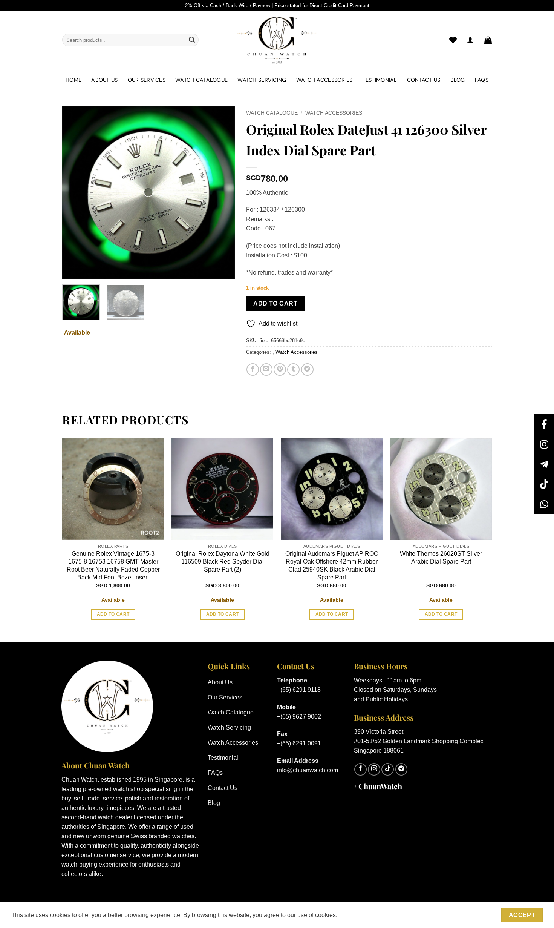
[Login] (470, 40)
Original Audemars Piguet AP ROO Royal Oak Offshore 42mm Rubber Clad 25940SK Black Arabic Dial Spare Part (331, 565)
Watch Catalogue (201, 80)
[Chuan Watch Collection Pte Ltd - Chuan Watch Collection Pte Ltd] (277, 40)
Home (73, 80)
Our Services (146, 80)
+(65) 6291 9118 (299, 690)
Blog (457, 80)
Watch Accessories (324, 80)
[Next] (221, 192)
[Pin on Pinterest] (280, 369)
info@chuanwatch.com (307, 770)
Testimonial (380, 80)
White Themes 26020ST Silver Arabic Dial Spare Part (441, 557)
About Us (104, 80)
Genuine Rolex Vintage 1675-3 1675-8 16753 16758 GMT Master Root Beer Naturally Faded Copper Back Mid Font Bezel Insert (113, 565)
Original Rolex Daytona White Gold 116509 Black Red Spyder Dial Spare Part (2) (222, 561)
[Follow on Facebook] (360, 769)
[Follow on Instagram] (374, 769)
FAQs (481, 80)
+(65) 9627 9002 (299, 716)
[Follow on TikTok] (387, 769)
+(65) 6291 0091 (299, 743)
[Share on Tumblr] (293, 369)
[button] (488, 40)
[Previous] (75, 192)
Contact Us (424, 80)
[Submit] (191, 40)
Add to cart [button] (113, 614)
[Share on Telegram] (307, 369)
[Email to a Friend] (266, 369)
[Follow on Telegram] (401, 769)
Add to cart (275, 303)
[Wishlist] (453, 40)
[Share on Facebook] (252, 369)
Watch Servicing (261, 80)
